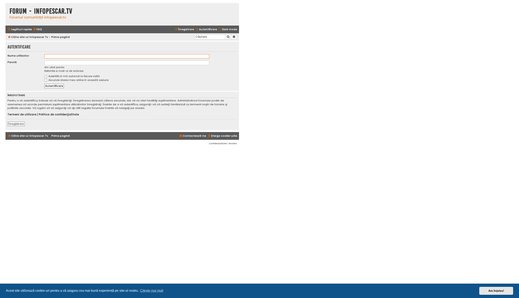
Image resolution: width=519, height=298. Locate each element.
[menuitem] (37, 29)
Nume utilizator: (19, 55)
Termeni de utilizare (22, 114)
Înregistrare (16, 124)
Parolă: (12, 62)
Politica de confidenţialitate (59, 114)
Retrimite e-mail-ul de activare (63, 70)
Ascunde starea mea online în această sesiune (78, 80)
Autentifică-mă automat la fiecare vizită (74, 76)
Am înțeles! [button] (496, 290)
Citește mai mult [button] (151, 290)
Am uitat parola (54, 67)
